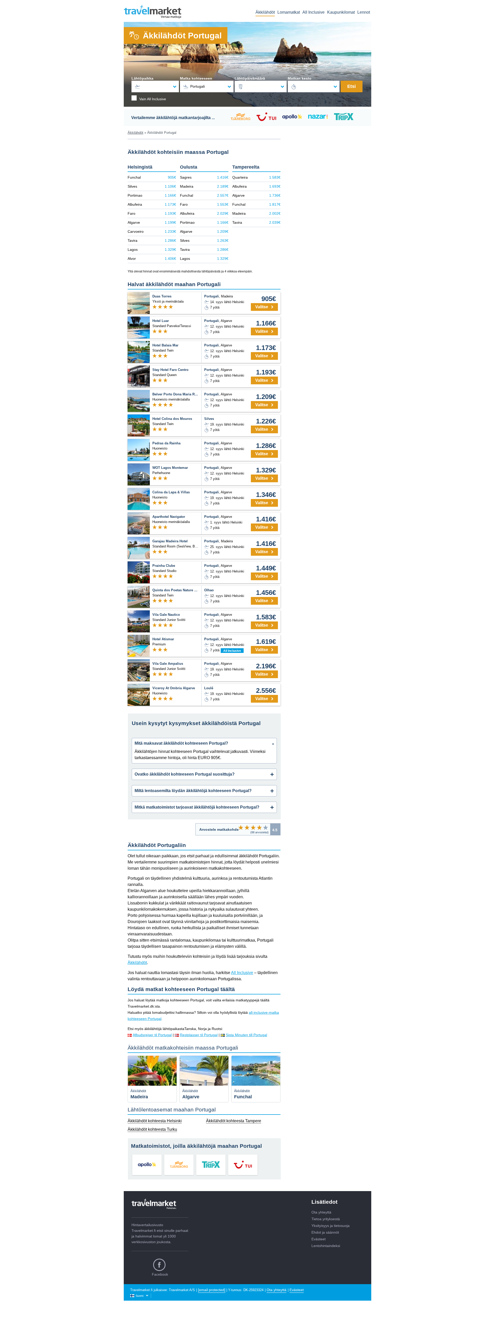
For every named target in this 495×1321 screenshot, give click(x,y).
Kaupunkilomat (341, 12)
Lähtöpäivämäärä (250, 78)
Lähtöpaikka (142, 78)
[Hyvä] (259, 827)
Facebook (160, 1274)
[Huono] (241, 827)
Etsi (351, 86)
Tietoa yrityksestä (325, 1219)
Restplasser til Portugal (199, 1035)
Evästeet (318, 1239)
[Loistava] (265, 827)
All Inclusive (313, 12)
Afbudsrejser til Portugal (152, 1035)
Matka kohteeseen (196, 78)
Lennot (363, 12)
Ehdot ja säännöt (325, 1232)
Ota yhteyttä (321, 1212)
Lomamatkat (288, 12)
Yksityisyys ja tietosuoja (330, 1226)
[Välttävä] (247, 827)
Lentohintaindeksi (325, 1246)
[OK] (253, 827)
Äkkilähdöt (265, 12)
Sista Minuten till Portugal (246, 1035)
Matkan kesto (299, 78)
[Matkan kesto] (314, 86)
